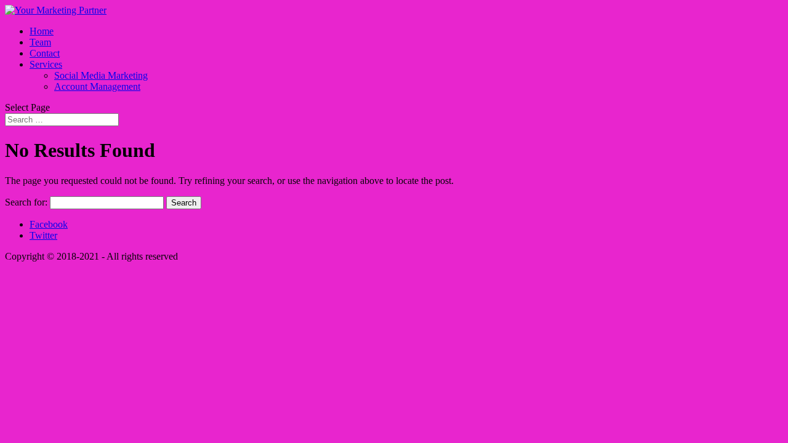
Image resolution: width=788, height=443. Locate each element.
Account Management (97, 86)
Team (40, 42)
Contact (45, 53)
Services (46, 64)
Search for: (26, 202)
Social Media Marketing (101, 75)
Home (42, 31)
